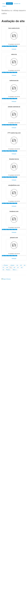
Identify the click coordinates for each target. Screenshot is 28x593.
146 (24, 265)
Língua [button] (4, 6)
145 (21, 265)
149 (10, 267)
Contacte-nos (17, 3)
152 (21, 267)
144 (17, 265)
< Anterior (12, 265)
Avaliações (9, 3)
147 (3, 267)
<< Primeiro (5, 265)
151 (18, 267)
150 (14, 267)
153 (3, 269)
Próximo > (8, 269)
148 (7, 267)
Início (3, 3)
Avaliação (14, 49)
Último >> (15, 269)
